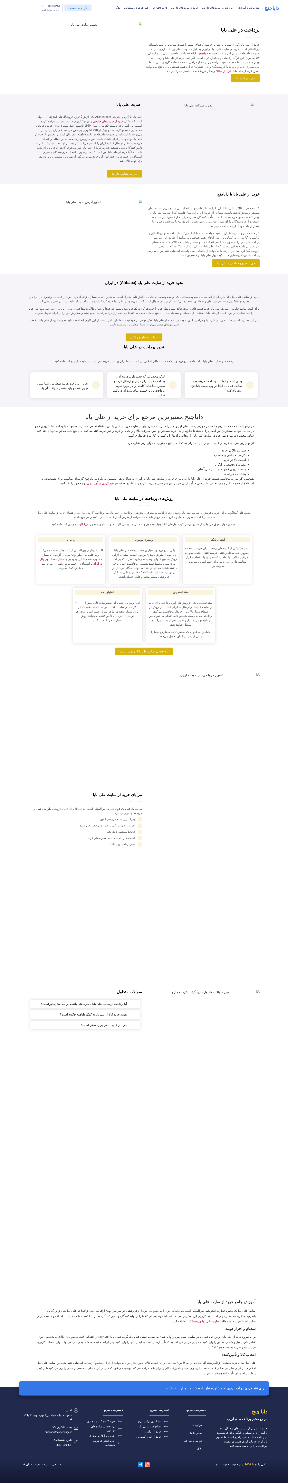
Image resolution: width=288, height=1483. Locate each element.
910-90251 (50, 6)
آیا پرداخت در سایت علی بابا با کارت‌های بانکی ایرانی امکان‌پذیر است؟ (84, 1003)
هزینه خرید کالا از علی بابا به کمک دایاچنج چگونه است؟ (93, 1014)
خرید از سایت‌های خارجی (184, 7)
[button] (85, 1004)
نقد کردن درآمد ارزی (248, 7)
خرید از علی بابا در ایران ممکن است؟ (104, 1025)
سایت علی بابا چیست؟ (205, 1321)
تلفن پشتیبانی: (63, 1440)
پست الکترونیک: (62, 1427)
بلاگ (118, 7)
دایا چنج (259, 1411)
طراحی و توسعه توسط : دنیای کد (42, 1464)
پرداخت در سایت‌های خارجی (217, 7)
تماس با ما (196, 1433)
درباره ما (197, 1425)
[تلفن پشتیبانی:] (76, 1440)
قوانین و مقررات (193, 1440)
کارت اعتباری (160, 7)
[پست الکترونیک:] (76, 1427)
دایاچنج (271, 8)
